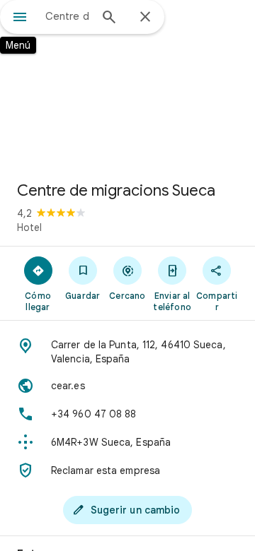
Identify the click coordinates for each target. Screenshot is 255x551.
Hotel (29, 227)
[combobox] (67, 16)
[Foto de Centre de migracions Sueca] (127, 85)
